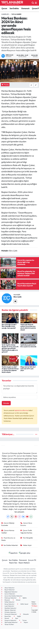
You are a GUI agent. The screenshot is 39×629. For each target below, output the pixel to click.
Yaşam (25, 622)
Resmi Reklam (24, 563)
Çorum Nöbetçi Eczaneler (7, 524)
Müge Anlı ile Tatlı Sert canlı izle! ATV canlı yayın (28, 368)
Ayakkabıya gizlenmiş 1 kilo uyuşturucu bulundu (28, 346)
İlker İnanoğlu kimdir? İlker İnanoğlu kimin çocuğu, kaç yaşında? (9, 326)
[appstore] (13, 553)
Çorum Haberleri (9, 594)
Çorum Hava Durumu (26, 524)
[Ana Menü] (36, 3)
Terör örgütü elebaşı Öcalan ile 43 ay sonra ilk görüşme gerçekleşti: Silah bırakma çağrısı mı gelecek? (10, 348)
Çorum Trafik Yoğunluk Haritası (26, 531)
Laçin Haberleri (9, 606)
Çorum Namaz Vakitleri (7, 531)
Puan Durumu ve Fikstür (8, 539)
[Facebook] (8, 516)
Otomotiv (26, 614)
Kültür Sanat (24, 604)
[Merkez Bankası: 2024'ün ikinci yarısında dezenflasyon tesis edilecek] (19, 70)
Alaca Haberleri (9, 588)
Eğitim (24, 598)
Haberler (5, 14)
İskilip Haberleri (9, 602)
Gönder (6, 403)
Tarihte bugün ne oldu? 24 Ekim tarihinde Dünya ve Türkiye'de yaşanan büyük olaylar (10, 369)
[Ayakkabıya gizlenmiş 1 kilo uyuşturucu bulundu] (28, 338)
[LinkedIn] (23, 516)
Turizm (24, 620)
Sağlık (19, 616)
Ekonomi (7, 600)
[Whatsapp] (31, 516)
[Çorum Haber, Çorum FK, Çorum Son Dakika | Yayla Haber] (12, 2)
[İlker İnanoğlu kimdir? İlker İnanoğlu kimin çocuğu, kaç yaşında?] (10, 318)
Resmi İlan (13, 563)
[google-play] (24, 553)
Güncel (18, 600)
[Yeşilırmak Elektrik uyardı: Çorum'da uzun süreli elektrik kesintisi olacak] (28, 318)
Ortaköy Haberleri (10, 612)
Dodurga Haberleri (10, 598)
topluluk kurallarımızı (21, 410)
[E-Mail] (15, 301)
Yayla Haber (16, 14)
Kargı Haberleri (9, 604)
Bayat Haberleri (9, 590)
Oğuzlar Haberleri (10, 610)
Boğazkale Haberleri (10, 592)
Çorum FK (32, 560)
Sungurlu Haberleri (10, 620)
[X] (12, 516)
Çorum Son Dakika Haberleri (13, 596)
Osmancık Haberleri (10, 614)
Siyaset (6, 618)
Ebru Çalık (18, 297)
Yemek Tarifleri (9, 624)
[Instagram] (19, 516)
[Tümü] (36, 434)
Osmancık (25, 8)
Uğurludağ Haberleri (10, 622)
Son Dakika (14, 8)
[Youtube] (27, 516)
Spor (16, 618)
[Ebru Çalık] (7, 298)
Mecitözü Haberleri (10, 608)
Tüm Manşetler (28, 538)
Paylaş (6, 85)
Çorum (4, 8)
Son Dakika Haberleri (11, 545)
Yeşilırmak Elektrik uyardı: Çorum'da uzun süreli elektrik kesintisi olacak (28, 327)
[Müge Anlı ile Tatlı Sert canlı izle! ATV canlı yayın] (28, 360)
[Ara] (33, 3)
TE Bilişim (34, 606)
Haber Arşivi (27, 545)
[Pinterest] (15, 516)
